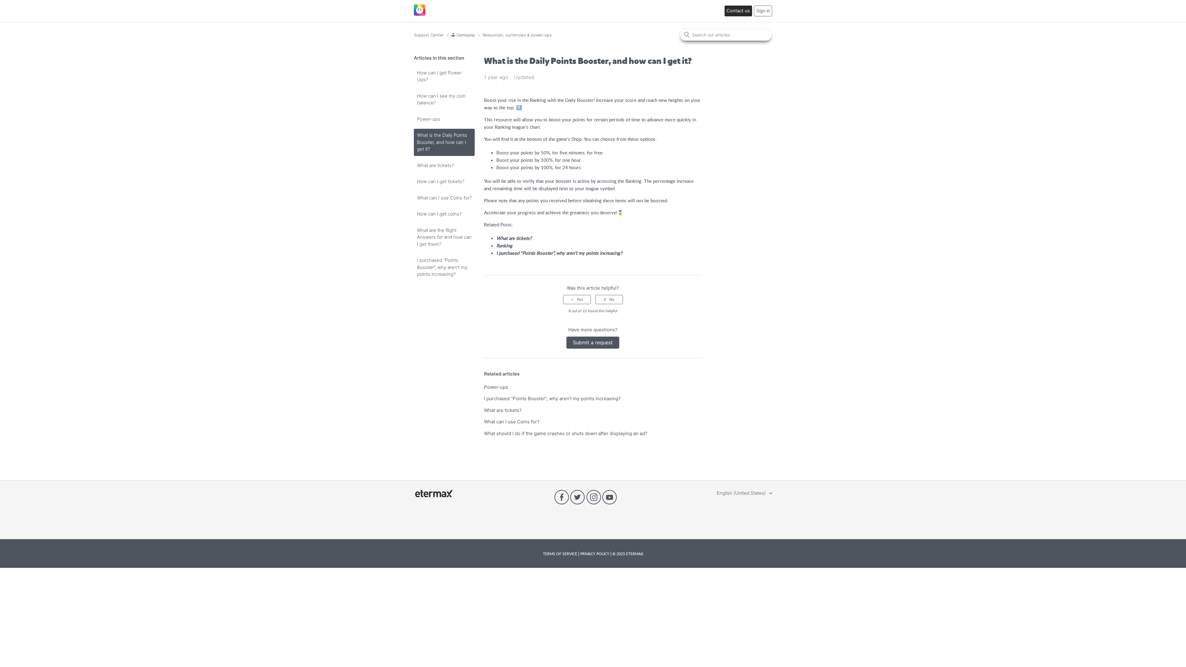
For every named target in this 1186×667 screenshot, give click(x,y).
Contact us (738, 11)
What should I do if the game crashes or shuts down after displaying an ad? (565, 433)
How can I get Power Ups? (439, 76)
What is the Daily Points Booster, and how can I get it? (442, 142)
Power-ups (428, 119)
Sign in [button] (763, 10)
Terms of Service (560, 553)
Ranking (504, 245)
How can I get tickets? (440, 181)
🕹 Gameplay (463, 34)
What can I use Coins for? (444, 198)
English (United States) (742, 493)
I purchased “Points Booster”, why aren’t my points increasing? (442, 267)
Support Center (429, 34)
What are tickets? (435, 165)
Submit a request (593, 342)
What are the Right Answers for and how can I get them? (444, 237)
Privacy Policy (594, 553)
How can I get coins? (439, 214)
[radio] (577, 299)
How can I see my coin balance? (441, 99)
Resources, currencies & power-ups (517, 34)
